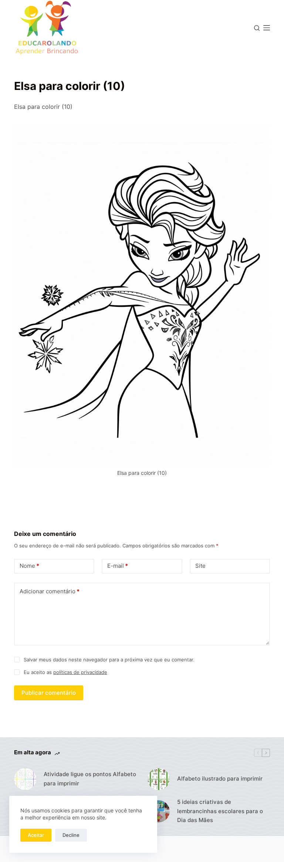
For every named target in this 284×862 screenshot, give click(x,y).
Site (200, 565)
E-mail (117, 565)
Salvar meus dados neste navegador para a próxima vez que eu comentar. (109, 660)
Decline (71, 835)
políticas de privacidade (80, 672)
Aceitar (36, 835)
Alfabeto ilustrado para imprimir (220, 778)
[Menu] (266, 27)
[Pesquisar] (257, 28)
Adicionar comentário (50, 591)
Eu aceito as (65, 672)
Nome (29, 565)
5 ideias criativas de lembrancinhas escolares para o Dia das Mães (220, 811)
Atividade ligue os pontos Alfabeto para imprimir (90, 779)
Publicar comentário (48, 692)
